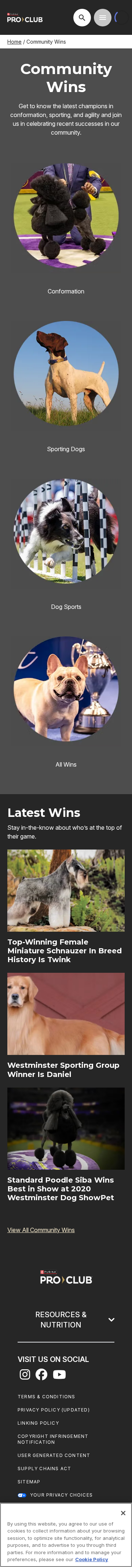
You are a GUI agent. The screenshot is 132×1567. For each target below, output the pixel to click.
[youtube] (59, 1376)
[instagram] (25, 1376)
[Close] (123, 1513)
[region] (66, 1535)
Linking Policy (38, 1423)
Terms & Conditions (47, 1396)
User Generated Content (54, 1455)
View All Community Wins (41, 1230)
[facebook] (41, 1376)
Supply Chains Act (44, 1468)
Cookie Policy (91, 1559)
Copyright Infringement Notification (53, 1439)
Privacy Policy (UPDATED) (54, 1410)
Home (14, 42)
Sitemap (29, 1481)
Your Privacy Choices (61, 1495)
